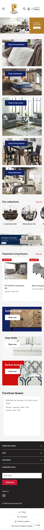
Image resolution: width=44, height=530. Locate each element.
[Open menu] (3, 9)
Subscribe (10, 482)
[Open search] (24, 9)
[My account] (29, 9)
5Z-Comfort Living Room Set (14, 287)
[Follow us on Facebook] (3, 495)
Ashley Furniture (12, 291)
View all (39, 202)
